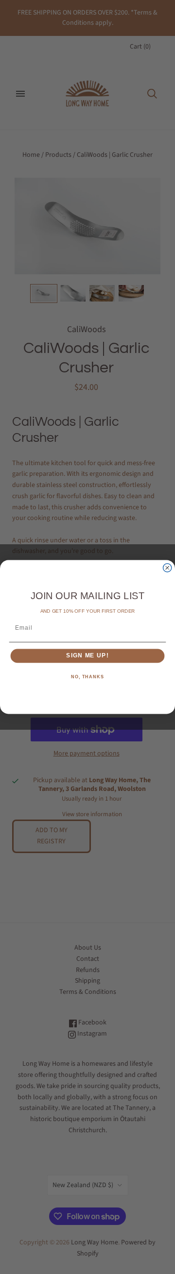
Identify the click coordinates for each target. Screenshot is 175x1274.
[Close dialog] (167, 568)
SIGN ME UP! (87, 656)
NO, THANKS (87, 676)
